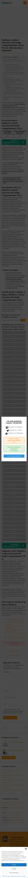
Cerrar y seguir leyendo (14, 456)
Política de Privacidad (15, 876)
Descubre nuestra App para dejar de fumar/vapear (14, 448)
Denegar (14, 868)
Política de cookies (6, 876)
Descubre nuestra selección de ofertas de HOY (14, 440)
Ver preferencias (14, 872)
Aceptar (14, 864)
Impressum (23, 876)
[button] (26, 848)
